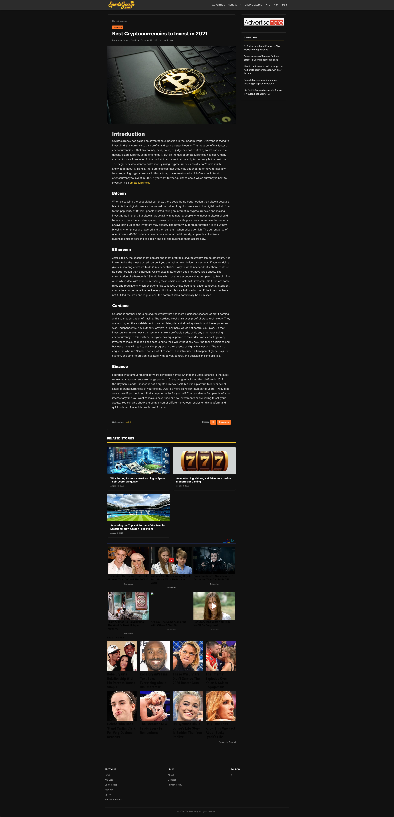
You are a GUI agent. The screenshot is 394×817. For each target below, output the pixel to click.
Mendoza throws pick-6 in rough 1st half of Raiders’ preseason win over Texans (263, 70)
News (107, 775)
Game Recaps (112, 785)
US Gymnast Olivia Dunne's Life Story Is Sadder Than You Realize (187, 730)
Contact (172, 780)
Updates (123, 21)
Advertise (218, 5)
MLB (284, 5)
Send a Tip (234, 5)
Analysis (109, 780)
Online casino (253, 5)
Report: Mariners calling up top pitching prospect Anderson (260, 82)
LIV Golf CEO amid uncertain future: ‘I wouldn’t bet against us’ (263, 92)
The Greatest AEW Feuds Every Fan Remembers (153, 728)
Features (109, 789)
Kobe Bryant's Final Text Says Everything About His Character (154, 680)
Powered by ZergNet (227, 742)
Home (115, 21)
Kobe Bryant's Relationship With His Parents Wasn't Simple (121, 680)
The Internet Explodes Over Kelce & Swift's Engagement (217, 680)
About (171, 775)
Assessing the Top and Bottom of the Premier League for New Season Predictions (137, 527)
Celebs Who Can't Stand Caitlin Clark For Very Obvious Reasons (121, 730)
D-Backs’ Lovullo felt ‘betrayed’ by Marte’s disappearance (262, 48)
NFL (268, 5)
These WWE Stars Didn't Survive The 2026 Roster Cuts (186, 678)
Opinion (108, 794)
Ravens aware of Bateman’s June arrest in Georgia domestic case (261, 58)
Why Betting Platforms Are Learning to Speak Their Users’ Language (137, 480)
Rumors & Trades (113, 799)
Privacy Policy (175, 785)
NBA (276, 5)
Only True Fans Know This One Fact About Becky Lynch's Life (220, 730)
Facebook (224, 422)
